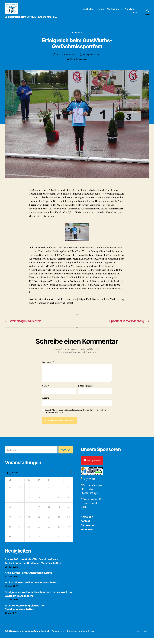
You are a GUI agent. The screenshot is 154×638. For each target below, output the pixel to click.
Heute (61, 472)
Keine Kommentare (78, 59)
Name (45, 386)
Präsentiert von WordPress (80, 631)
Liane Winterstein (68, 54)
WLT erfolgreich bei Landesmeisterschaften (31, 582)
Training (100, 9)
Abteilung (129, 9)
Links (134, 12)
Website (45, 398)
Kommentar (48, 362)
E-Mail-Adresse (85, 386)
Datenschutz (88, 525)
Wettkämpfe (113, 9)
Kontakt (85, 520)
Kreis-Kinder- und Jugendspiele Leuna (28, 572)
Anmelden (87, 516)
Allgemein (77, 32)
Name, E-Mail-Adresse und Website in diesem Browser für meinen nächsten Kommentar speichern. (76, 411)
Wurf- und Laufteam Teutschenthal (31, 631)
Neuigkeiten (87, 9)
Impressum (87, 529)
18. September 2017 (92, 54)
